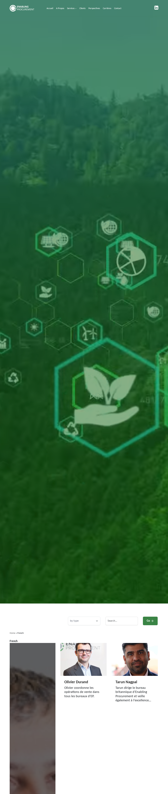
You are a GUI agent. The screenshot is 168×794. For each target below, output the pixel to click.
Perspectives (94, 8)
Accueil (50, 8)
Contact (117, 8)
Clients (82, 8)
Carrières (107, 8)
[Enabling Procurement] (23, 8)
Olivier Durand (76, 682)
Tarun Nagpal (126, 682)
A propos (60, 8)
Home (12, 633)
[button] (75, 8)
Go (148, 620)
